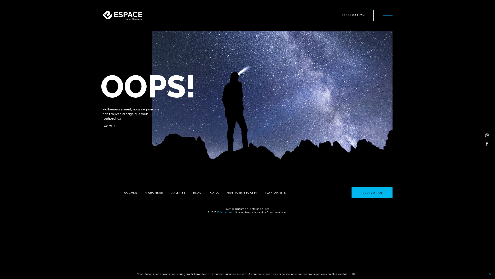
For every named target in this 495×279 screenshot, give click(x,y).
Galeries (178, 193)
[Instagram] (487, 135)
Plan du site (275, 193)
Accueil (130, 193)
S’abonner (154, 193)
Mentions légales (242, 193)
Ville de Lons (224, 212)
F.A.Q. (214, 193)
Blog (197, 193)
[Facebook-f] (487, 144)
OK (354, 274)
